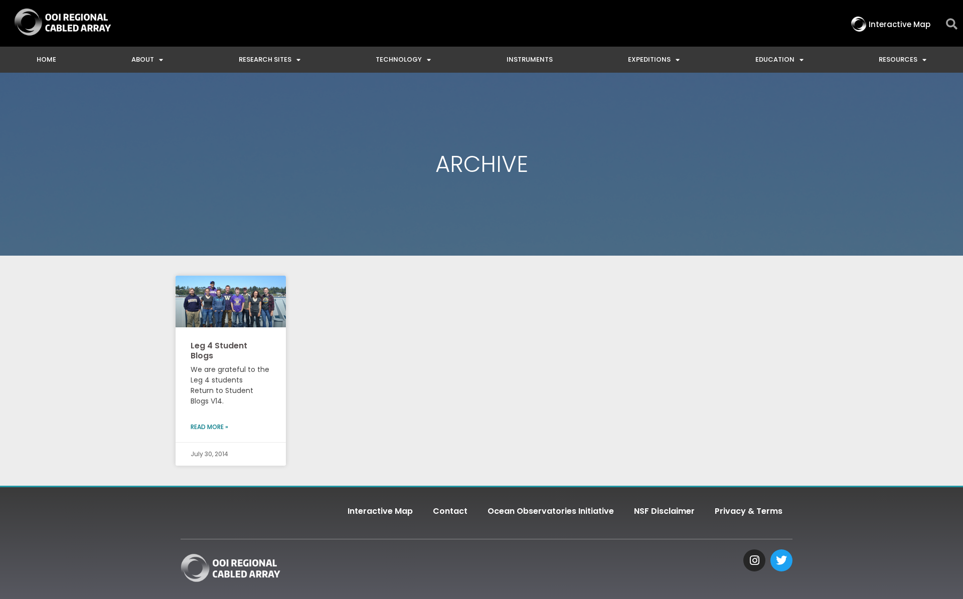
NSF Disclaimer (664, 511)
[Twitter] (781, 560)
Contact (450, 511)
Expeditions (649, 59)
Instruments (530, 59)
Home (46, 59)
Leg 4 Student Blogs (219, 350)
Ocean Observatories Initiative (551, 511)
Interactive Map (380, 511)
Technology (399, 59)
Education (774, 59)
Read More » (209, 427)
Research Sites (265, 59)
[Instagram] (754, 560)
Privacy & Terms (748, 511)
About (142, 59)
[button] (951, 24)
